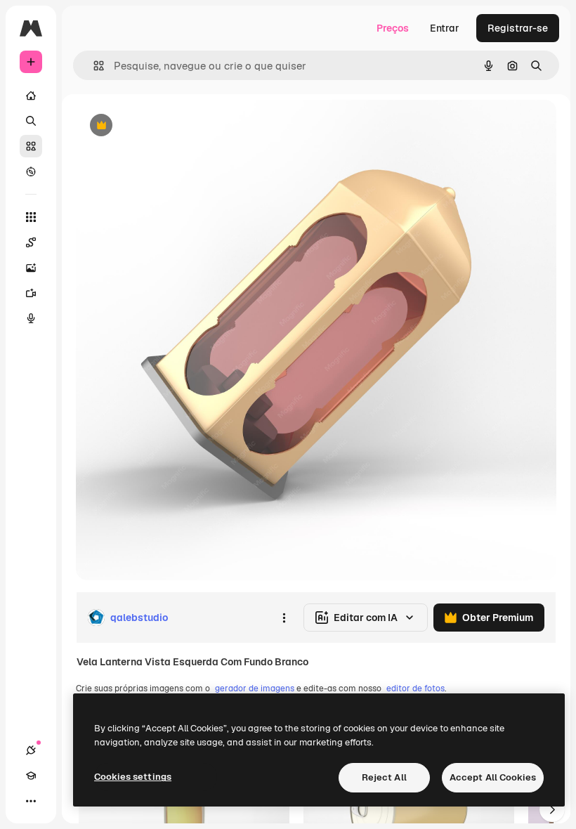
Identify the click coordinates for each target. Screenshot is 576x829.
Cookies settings (132, 777)
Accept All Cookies (493, 777)
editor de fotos (415, 688)
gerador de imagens (254, 688)
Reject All (384, 777)
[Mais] (31, 801)
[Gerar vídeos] (31, 293)
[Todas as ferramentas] (31, 217)
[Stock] (31, 146)
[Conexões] (31, 750)
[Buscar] (31, 121)
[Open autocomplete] (93, 65)
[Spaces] (31, 242)
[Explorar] (31, 171)
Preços (393, 28)
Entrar (444, 28)
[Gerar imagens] (31, 267)
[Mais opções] (284, 617)
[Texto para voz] (31, 318)
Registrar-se (517, 28)
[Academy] (31, 775)
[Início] (31, 95)
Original (165, 126)
